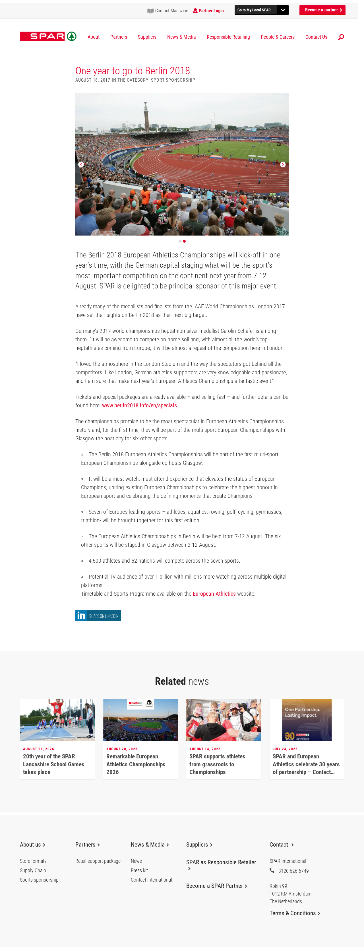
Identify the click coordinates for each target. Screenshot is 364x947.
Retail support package (98, 861)
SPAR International (48, 36)
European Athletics (215, 593)
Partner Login (211, 10)
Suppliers (147, 37)
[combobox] (262, 9)
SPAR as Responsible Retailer (221, 862)
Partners (118, 37)
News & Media (181, 37)
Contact (279, 844)
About (94, 37)
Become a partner (322, 10)
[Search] (341, 37)
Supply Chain (33, 870)
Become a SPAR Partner (214, 885)
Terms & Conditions (293, 913)
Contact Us (316, 37)
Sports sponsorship (39, 879)
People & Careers (278, 37)
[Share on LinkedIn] (98, 619)
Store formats (33, 861)
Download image (282, 99)
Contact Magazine (171, 10)
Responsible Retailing (228, 37)
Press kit (139, 870)
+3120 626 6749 (292, 871)
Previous (81, 164)
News (136, 861)
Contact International (151, 879)
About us (30, 844)
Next (283, 164)
